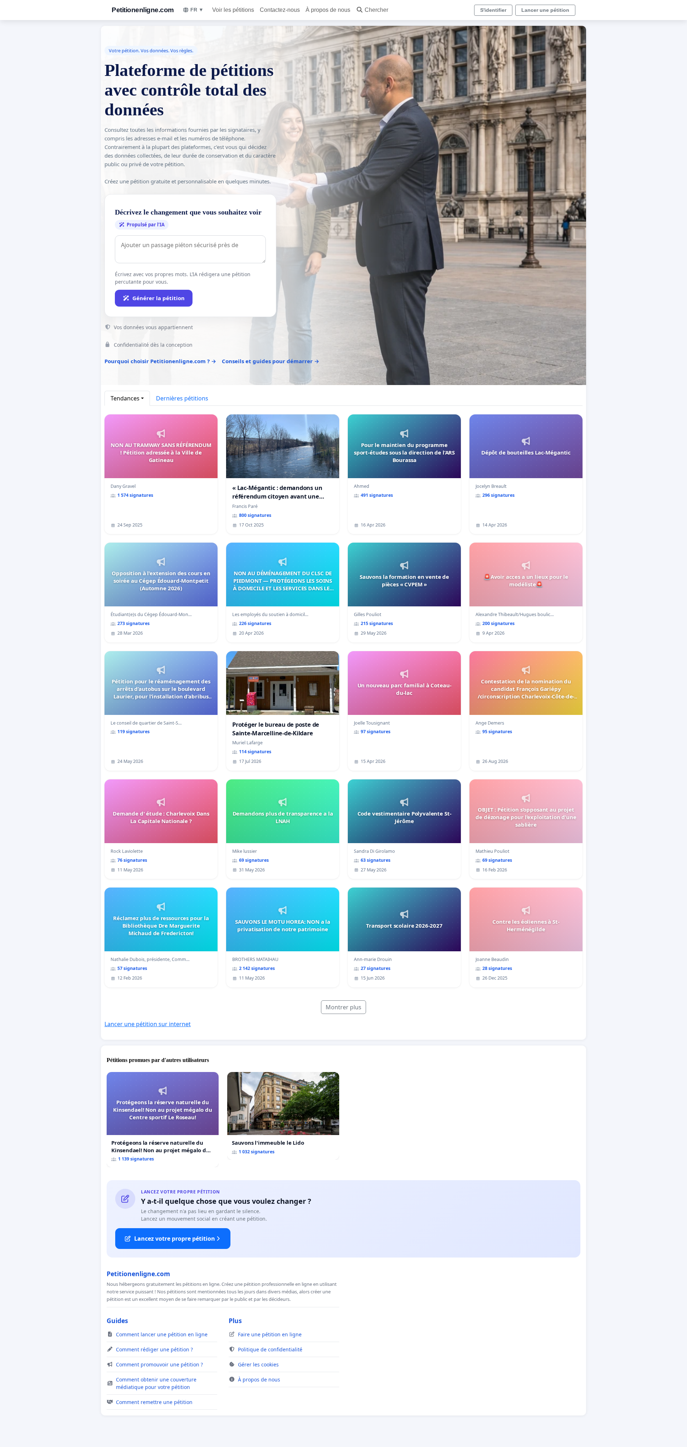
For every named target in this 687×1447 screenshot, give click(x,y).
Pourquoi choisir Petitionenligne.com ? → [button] (160, 361)
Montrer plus (343, 1007)
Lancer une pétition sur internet (147, 1024)
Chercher (376, 10)
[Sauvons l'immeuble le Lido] (283, 1116)
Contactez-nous (280, 10)
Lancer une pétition (545, 10)
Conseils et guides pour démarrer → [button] (270, 361)
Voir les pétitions (233, 10)
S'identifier (493, 10)
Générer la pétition (158, 298)
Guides (117, 1320)
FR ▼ (197, 10)
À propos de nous (328, 10)
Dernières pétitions (182, 398)
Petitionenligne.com (143, 10)
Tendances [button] (125, 398)
